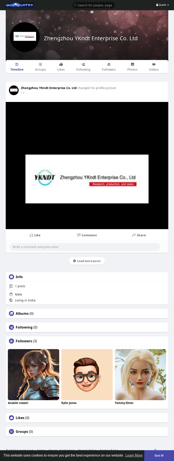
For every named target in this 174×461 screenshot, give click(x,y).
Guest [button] (162, 5)
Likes (20, 417)
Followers (24, 341)
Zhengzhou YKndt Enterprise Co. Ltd (91, 38)
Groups (22, 431)
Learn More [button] (134, 455)
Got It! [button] (159, 455)
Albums (22, 313)
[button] (93, 4)
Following (24, 327)
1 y (22, 92)
